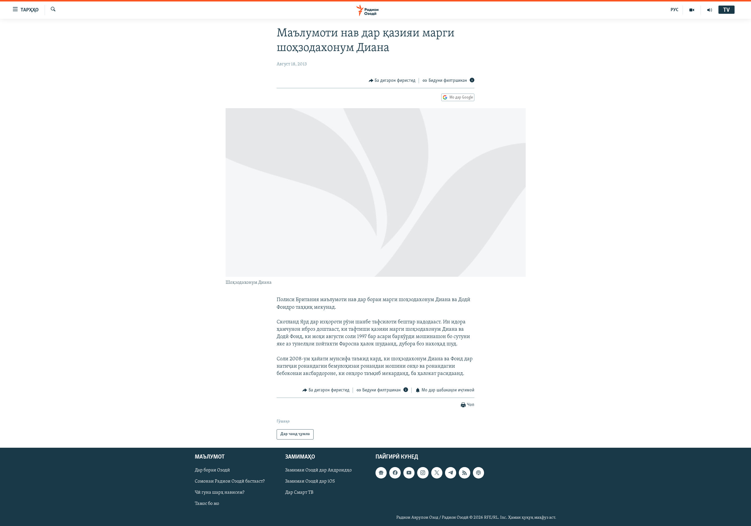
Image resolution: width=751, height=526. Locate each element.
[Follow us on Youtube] (409, 472)
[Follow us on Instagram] (422, 472)
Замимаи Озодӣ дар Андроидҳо (318, 470)
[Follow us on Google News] (381, 472)
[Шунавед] (709, 10)
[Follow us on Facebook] (394, 472)
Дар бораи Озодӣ (212, 470)
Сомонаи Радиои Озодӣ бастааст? (230, 481)
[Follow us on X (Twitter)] (436, 472)
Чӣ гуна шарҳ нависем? (219, 492)
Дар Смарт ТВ (299, 492)
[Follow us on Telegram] (450, 472)
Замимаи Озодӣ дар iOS (310, 481)
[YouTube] (692, 10)
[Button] (392, 80)
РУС (675, 10)
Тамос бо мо (207, 503)
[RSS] (464, 472)
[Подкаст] (478, 472)
